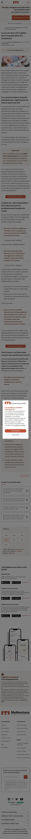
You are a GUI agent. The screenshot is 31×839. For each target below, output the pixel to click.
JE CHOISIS (15, 435)
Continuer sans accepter (15, 405)
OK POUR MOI (15, 431)
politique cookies (20, 425)
